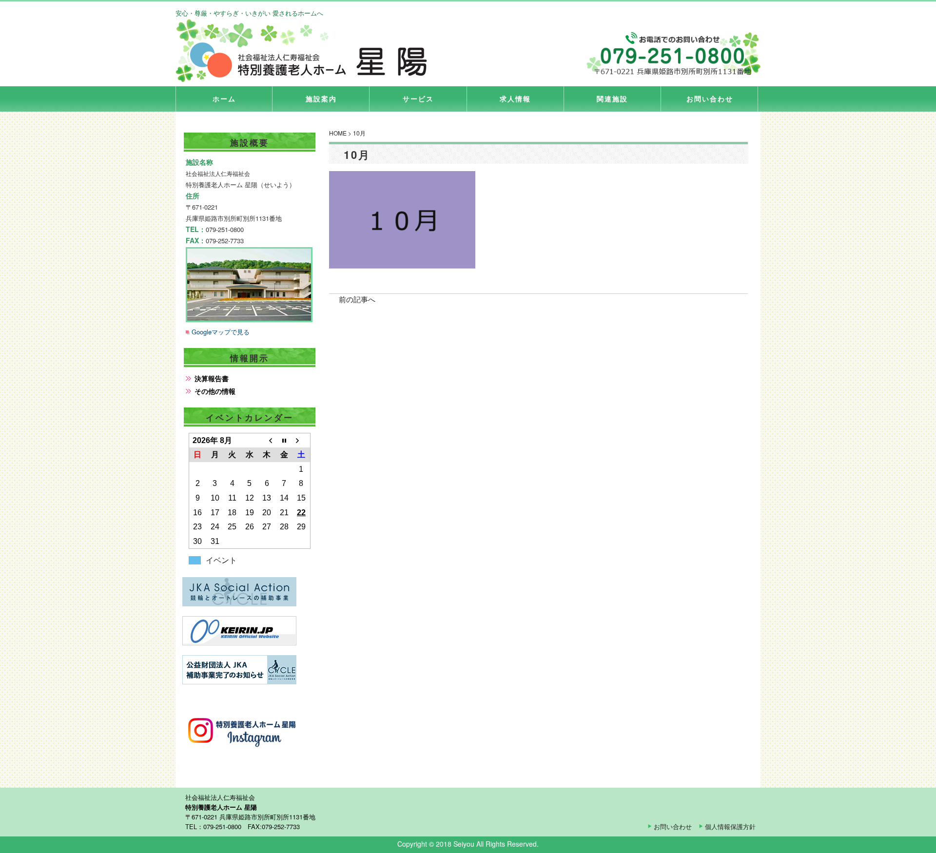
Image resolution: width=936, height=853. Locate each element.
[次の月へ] (301, 440)
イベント (221, 560)
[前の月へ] (266, 440)
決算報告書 (212, 378)
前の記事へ (357, 299)
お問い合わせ (709, 98)
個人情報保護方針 (730, 826)
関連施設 (612, 98)
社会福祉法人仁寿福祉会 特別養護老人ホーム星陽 (307, 51)
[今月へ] (283, 440)
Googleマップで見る (221, 331)
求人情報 (515, 98)
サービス (418, 98)
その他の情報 (215, 391)
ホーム (224, 98)
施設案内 (321, 98)
